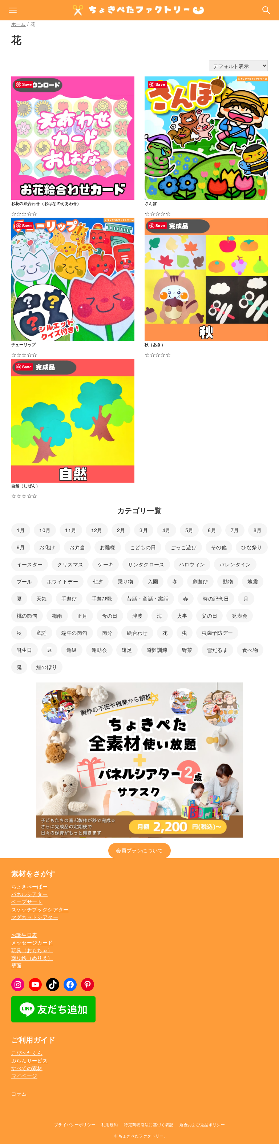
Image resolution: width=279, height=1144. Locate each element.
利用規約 (109, 1124)
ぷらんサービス (29, 1060)
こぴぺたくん (27, 1052)
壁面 (16, 965)
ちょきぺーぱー (29, 886)
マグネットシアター (34, 917)
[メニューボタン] (12, 10)
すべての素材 (27, 1068)
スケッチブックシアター (40, 909)
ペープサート (27, 901)
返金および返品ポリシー (202, 1124)
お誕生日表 (24, 934)
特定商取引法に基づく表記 (148, 1124)
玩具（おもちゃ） (32, 950)
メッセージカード (32, 942)
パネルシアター (29, 894)
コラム (19, 1093)
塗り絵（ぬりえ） (32, 957)
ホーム (18, 23)
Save (27, 84)
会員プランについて (139, 850)
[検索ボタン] (266, 10)
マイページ (24, 1075)
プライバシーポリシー (75, 1124)
